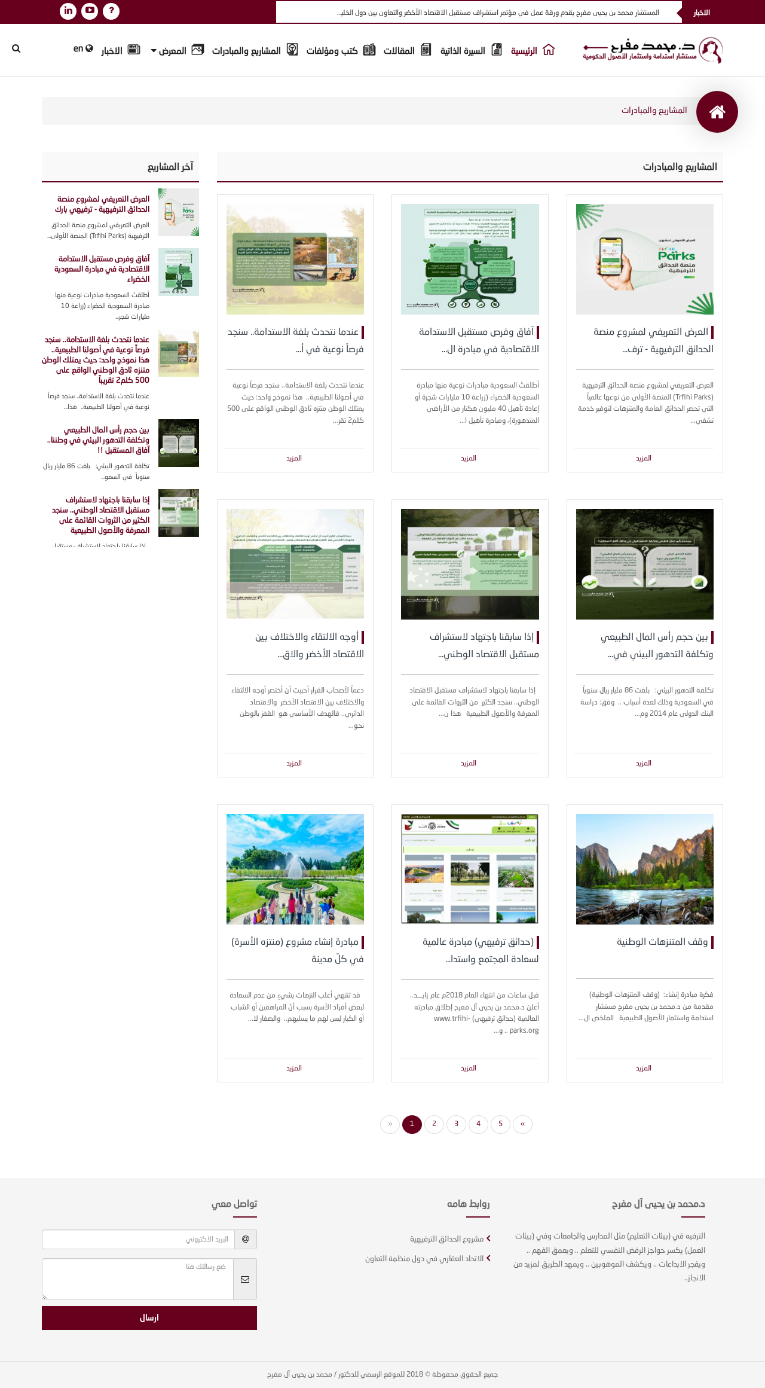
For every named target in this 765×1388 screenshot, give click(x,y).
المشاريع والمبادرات (247, 51)
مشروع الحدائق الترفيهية (447, 1239)
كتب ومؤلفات (333, 51)
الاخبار (113, 51)
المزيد (643, 458)
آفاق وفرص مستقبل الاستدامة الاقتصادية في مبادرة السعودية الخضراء (101, 269)
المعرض (173, 51)
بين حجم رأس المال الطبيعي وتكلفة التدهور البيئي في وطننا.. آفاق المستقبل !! (98, 440)
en (79, 49)
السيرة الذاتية (464, 51)
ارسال (149, 1318)
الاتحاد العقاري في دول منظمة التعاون (424, 1259)
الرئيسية (525, 51)
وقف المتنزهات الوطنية (662, 942)
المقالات (400, 51)
